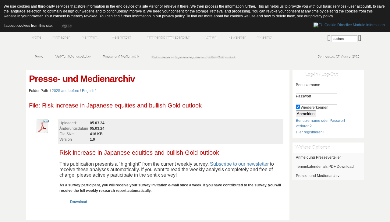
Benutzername (308, 85)
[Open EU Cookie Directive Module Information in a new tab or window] (349, 24)
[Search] (329, 38)
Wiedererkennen (314, 107)
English (88, 91)
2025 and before (65, 91)
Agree (66, 25)
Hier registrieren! (310, 132)
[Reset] (359, 38)
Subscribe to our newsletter (239, 164)
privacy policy (321, 16)
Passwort (303, 96)
